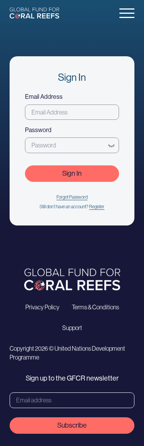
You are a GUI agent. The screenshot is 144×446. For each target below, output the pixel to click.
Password (38, 130)
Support (72, 327)
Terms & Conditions (95, 307)
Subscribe (72, 425)
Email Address (44, 96)
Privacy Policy (42, 307)
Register (96, 206)
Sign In (72, 173)
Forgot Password (72, 197)
